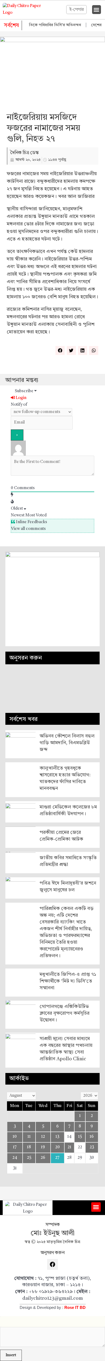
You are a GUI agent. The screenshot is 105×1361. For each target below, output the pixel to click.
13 (57, 1137)
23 (92, 1147)
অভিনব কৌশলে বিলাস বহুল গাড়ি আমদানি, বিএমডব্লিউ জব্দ (67, 743)
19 (43, 1147)
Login (20, 398)
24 (14, 1158)
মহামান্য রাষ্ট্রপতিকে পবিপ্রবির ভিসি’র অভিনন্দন (38, 25)
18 (29, 1147)
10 (15, 1137)
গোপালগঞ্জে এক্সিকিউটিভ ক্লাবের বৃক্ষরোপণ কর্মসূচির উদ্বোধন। (64, 1013)
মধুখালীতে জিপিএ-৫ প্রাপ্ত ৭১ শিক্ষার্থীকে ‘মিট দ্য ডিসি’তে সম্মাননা (68, 981)
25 (29, 1158)
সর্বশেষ (11, 25)
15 (80, 1137)
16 (92, 1137)
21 (69, 1147)
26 (43, 1158)
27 (57, 1158)
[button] (96, 9)
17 (15, 1147)
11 (29, 1137)
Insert (11, 1355)
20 (57, 1147)
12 (43, 1137)
